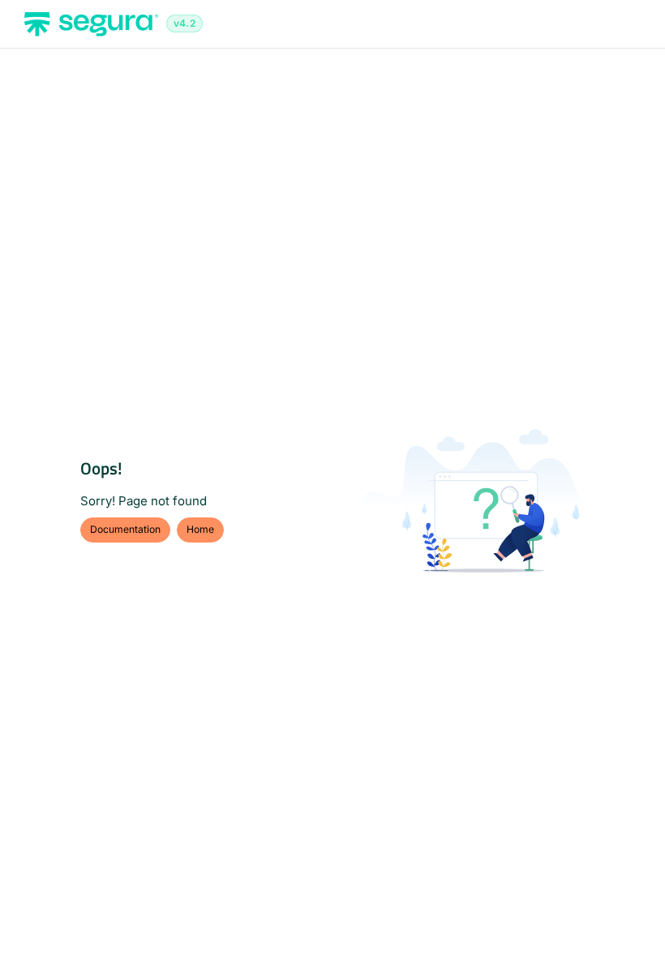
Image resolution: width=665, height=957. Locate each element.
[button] (628, 916)
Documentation (125, 529)
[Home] (91, 24)
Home (200, 529)
